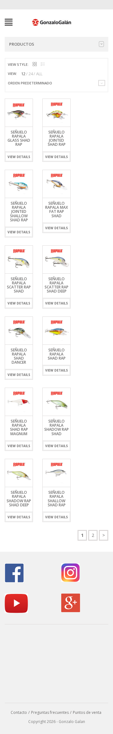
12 (23, 74)
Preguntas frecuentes (50, 712)
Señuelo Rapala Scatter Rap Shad (19, 285)
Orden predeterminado (30, 83)
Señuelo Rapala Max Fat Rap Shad (56, 210)
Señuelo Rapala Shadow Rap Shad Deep (19, 499)
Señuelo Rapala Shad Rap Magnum (19, 427)
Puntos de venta (87, 712)
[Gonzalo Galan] (52, 22)
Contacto (19, 712)
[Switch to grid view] (35, 64)
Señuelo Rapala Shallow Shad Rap (57, 499)
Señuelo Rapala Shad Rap (57, 354)
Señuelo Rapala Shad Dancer (19, 356)
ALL (39, 74)
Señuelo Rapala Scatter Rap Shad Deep (56, 285)
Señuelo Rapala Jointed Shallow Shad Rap (19, 212)
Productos (21, 44)
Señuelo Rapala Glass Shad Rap (19, 138)
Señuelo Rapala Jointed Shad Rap (57, 138)
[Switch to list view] (43, 64)
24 (31, 74)
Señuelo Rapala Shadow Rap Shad (56, 427)
